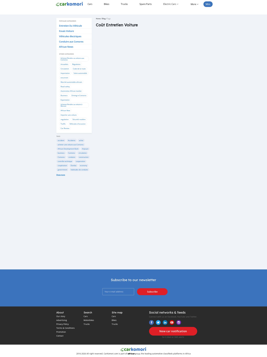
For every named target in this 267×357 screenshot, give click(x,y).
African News (66, 46)
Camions (71, 153)
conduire (71, 157)
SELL (208, 4)
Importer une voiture (69, 115)
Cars (90, 4)
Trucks (124, 4)
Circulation (65, 69)
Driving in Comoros (78, 95)
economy (83, 165)
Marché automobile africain (71, 82)
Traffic (63, 124)
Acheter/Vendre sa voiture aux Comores (72, 59)
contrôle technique (65, 161)
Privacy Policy (62, 324)
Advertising (61, 320)
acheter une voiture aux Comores (71, 144)
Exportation (65, 100)
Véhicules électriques (70, 36)
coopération (62, 165)
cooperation (80, 161)
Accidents (71, 140)
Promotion (61, 332)
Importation (65, 73)
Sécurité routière (79, 119)
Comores (61, 157)
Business (64, 95)
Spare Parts (145, 4)
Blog (104, 18)
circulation (83, 153)
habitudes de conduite (79, 169)
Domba (73, 165)
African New (65, 110)
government (62, 169)
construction (83, 157)
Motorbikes (89, 320)
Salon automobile (80, 73)
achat (81, 140)
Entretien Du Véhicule (70, 25)
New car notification (173, 331)
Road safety (65, 86)
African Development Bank (68, 149)
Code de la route (79, 69)
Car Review (65, 128)
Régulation (76, 64)
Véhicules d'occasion (78, 124)
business (61, 153)
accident (61, 140)
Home (98, 18)
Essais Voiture (66, 31)
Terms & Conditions (65, 328)
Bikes (106, 4)
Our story (60, 316)
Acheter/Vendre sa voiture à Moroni (71, 105)
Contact (59, 335)
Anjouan (85, 149)
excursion (64, 77)
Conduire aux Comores (71, 41)
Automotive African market (71, 91)
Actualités (64, 64)
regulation (65, 119)
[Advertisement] (74, 224)
